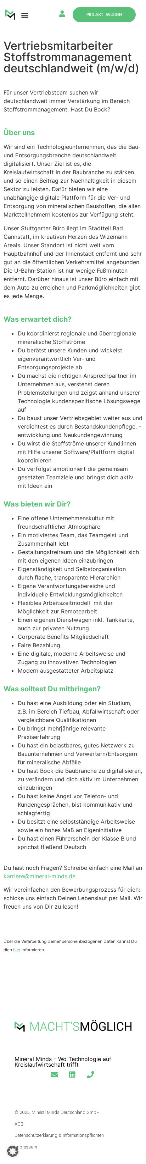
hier (17, 949)
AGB (19, 1124)
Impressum (26, 1147)
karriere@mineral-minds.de (39, 876)
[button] (24, 14)
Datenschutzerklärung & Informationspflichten (59, 1135)
